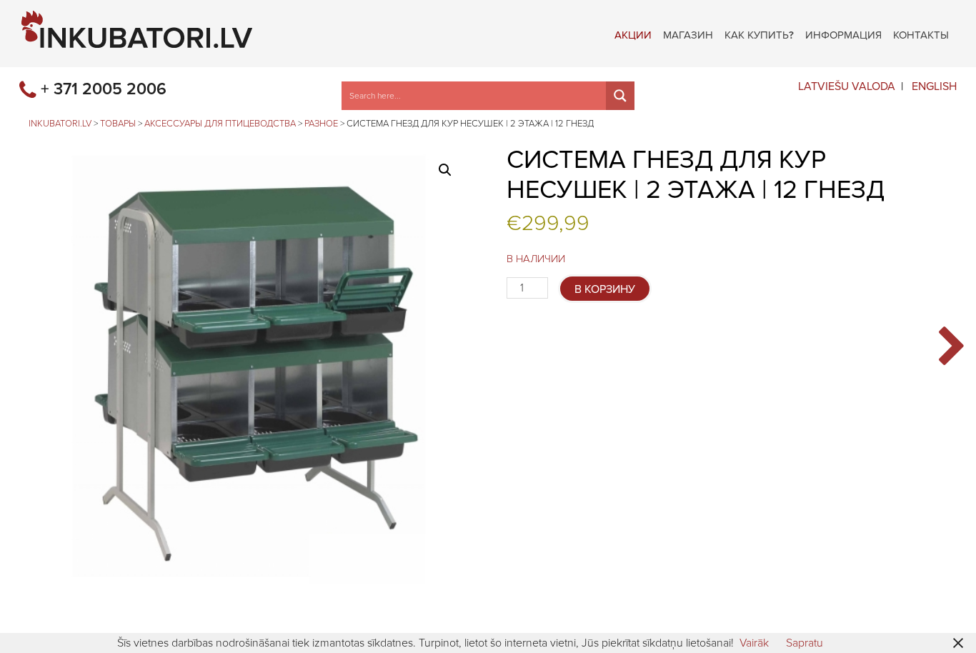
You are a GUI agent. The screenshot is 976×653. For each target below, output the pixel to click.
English (934, 86)
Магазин (688, 33)
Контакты (921, 33)
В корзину (604, 289)
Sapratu (804, 643)
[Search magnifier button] (620, 95)
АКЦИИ (633, 33)
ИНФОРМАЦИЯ (843, 33)
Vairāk (754, 643)
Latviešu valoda (846, 86)
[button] (445, 170)
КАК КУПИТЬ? (759, 33)
